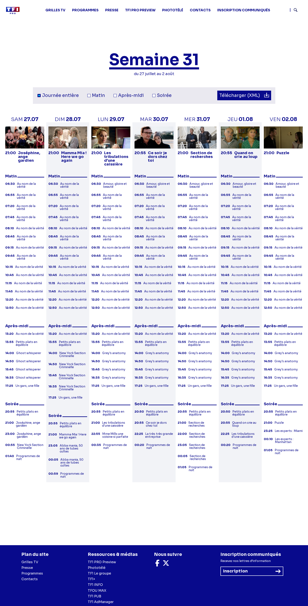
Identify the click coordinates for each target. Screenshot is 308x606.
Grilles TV (55, 10)
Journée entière (60, 95)
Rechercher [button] (294, 10)
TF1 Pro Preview (140, 10)
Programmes (32, 573)
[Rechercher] (297, 10)
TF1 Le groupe (99, 573)
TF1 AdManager (101, 602)
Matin (98, 95)
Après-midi (131, 95)
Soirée (164, 95)
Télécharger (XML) (240, 95)
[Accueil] (14, 10)
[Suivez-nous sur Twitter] (166, 564)
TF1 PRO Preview (102, 562)
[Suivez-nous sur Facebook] (157, 564)
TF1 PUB (94, 596)
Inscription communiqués (243, 10)
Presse (111, 10)
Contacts (29, 579)
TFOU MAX (97, 590)
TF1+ (91, 579)
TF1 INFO (95, 585)
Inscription (235, 571)
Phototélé (172, 10)
